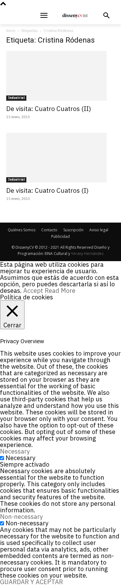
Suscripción (73, 230)
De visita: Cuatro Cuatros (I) (47, 190)
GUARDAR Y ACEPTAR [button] (31, 582)
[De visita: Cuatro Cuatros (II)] (60, 76)
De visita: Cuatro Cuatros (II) (48, 108)
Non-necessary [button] (21, 516)
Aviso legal (98, 230)
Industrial (16, 98)
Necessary (20, 458)
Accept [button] (33, 290)
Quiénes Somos (21, 230)
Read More (60, 290)
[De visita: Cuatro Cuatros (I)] (60, 157)
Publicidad (60, 236)
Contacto (49, 230)
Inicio (11, 30)
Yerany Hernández (87, 253)
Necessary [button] (15, 451)
